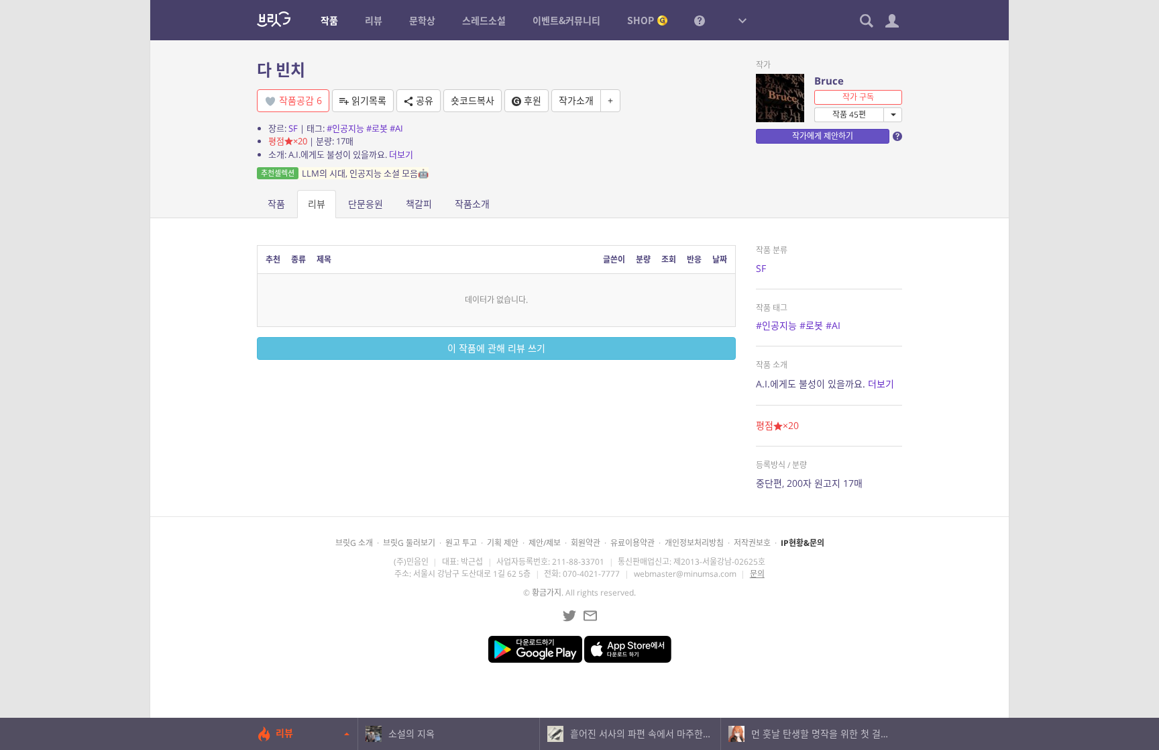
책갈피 (419, 203)
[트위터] (569, 615)
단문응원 (365, 203)
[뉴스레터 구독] (590, 615)
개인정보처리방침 (694, 543)
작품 (276, 203)
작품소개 (472, 203)
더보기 (401, 154)
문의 (757, 573)
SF (293, 128)
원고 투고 (461, 543)
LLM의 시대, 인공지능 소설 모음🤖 (345, 173)
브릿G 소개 (354, 543)
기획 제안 (502, 543)
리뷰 (316, 203)
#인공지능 (345, 128)
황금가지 (546, 592)
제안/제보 (545, 543)
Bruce (829, 80)
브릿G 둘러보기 (409, 543)
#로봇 (377, 128)
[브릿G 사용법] (699, 20)
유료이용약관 (632, 543)
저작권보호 (752, 543)
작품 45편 (849, 114)
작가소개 (576, 100)
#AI (396, 128)
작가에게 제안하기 (822, 136)
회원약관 (585, 543)
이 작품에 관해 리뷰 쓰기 (496, 348)
